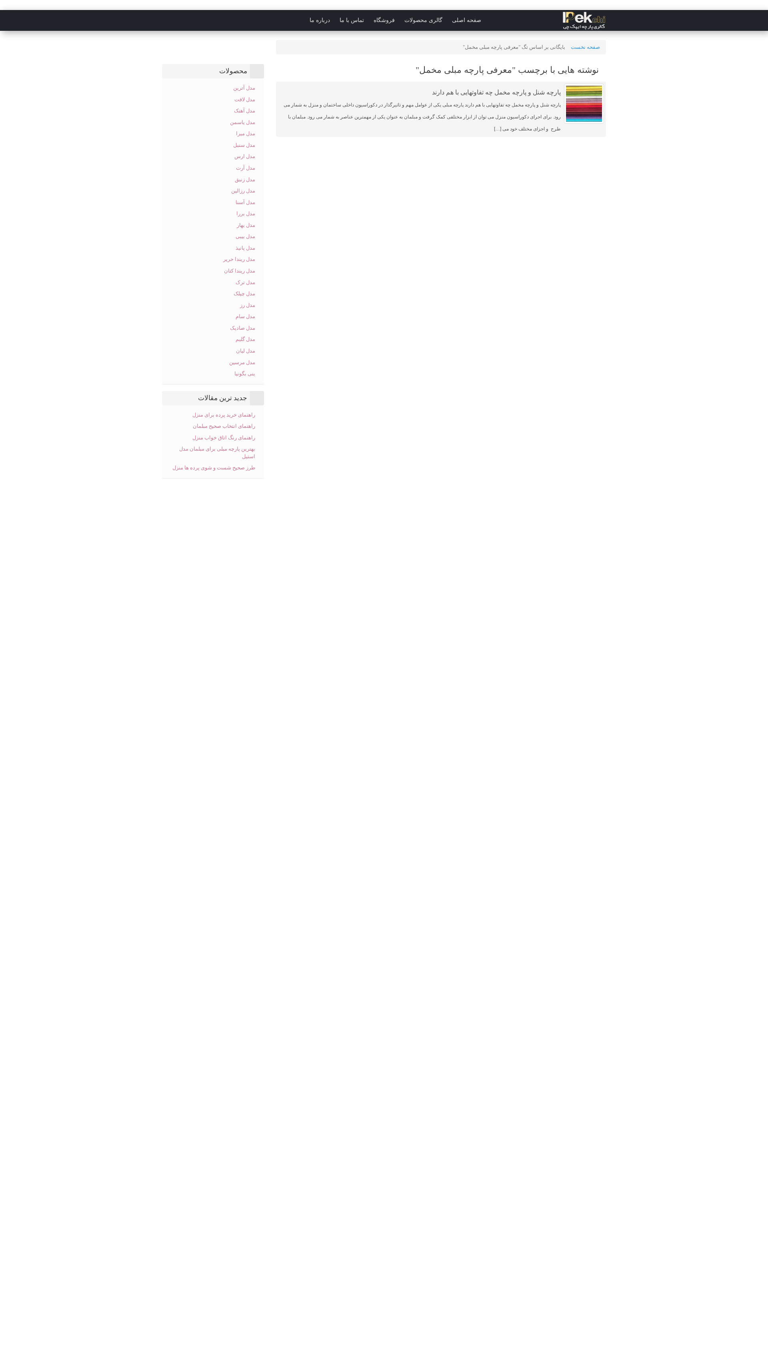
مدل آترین (244, 88)
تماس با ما (352, 20)
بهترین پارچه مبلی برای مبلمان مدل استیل (217, 452)
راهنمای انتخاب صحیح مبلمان (224, 426)
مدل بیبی (245, 236)
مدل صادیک (242, 328)
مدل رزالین (243, 191)
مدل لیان (245, 351)
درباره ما (320, 20)
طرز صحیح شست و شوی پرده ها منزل (213, 468)
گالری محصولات (423, 20)
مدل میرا (245, 133)
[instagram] (149, 20)
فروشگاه (384, 20)
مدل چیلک (244, 294)
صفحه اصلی (466, 20)
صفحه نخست (585, 47)
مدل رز (247, 305)
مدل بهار (246, 225)
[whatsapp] (133, 20)
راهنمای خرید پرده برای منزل (223, 415)
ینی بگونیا (244, 374)
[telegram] (165, 20)
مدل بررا (245, 213)
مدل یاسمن (242, 122)
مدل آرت (245, 168)
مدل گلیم (245, 339)
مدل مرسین (242, 362)
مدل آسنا (245, 202)
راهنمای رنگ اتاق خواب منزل (223, 438)
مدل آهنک (244, 111)
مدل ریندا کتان (239, 271)
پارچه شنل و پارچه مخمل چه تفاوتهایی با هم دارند (496, 92)
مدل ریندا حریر (239, 259)
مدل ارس (244, 156)
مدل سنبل (244, 145)
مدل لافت (244, 99)
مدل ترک (245, 282)
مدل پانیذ (245, 248)
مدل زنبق (245, 179)
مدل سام (245, 316)
